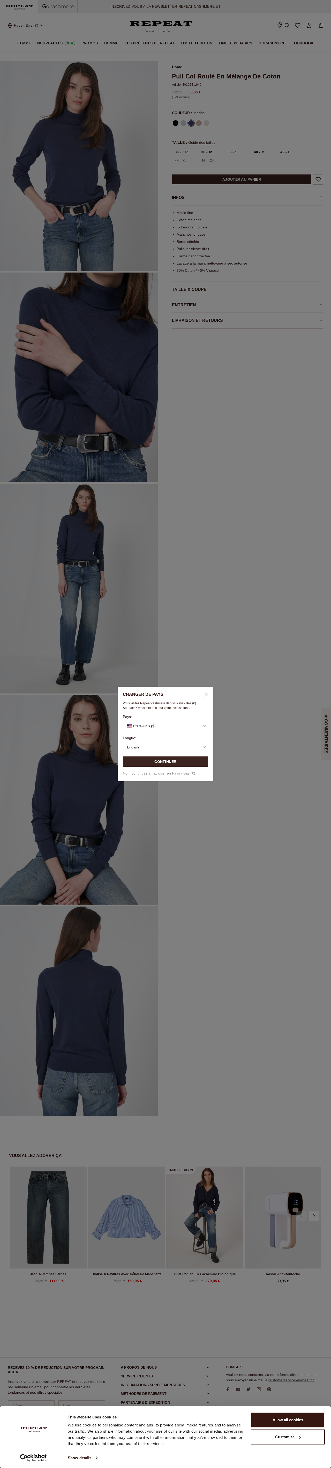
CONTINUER (165, 762)
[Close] (204, 694)
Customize (285, 1436)
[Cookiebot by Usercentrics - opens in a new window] (33, 1458)
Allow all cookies (288, 1420)
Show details (79, 1458)
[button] (165, 726)
